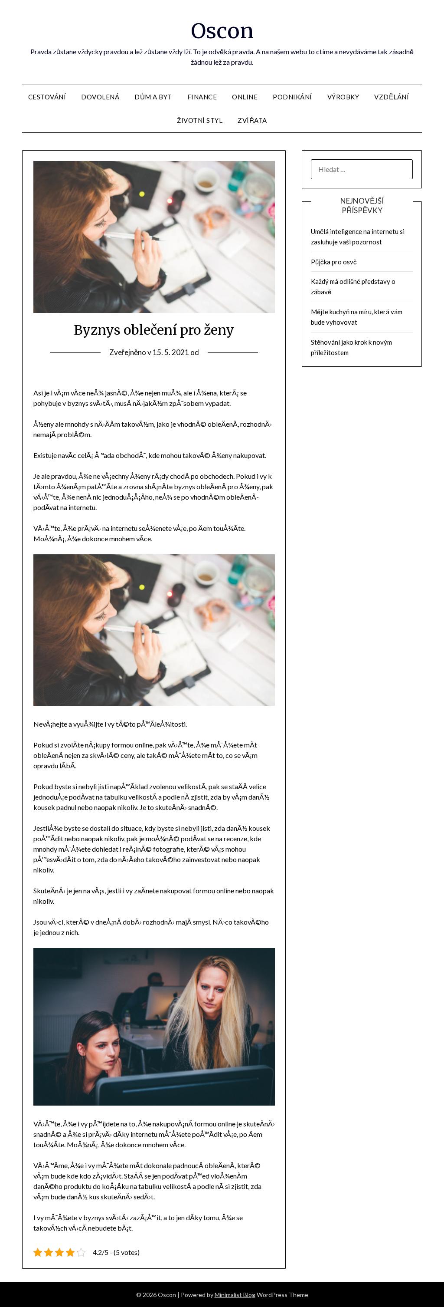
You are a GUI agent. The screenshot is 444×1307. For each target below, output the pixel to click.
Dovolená (100, 97)
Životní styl (199, 120)
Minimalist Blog (235, 1294)
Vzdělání (391, 97)
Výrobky (343, 97)
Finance (202, 97)
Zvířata (252, 120)
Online (245, 97)
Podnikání (292, 97)
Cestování (47, 97)
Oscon (222, 31)
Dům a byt (153, 97)
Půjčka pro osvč (334, 262)
